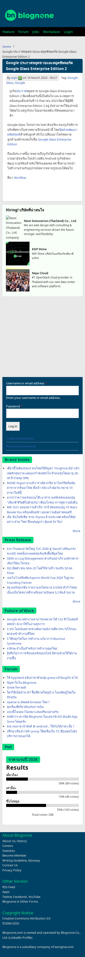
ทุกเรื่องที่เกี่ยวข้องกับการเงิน (25, 707)
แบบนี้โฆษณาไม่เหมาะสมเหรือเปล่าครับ (33, 712)
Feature (8, 31)
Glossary (34, 860)
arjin (14, 77)
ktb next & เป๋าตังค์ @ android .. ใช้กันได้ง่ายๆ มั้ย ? (40, 726)
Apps (5, 892)
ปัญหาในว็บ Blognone (21, 682)
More (76, 531)
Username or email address (25, 383)
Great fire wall (16, 687)
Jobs (35, 31)
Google (20, 82)
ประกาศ (21, 91)
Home (6, 46)
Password (13, 406)
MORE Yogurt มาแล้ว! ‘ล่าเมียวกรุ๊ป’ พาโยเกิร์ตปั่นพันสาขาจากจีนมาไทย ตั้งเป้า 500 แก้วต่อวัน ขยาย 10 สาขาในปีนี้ (41, 488)
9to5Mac (20, 177)
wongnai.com (64, 947)
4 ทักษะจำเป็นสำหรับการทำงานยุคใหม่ (32, 648)
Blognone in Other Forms (20, 901)
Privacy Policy (11, 870)
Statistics (8, 851)
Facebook (20, 897)
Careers (7, 846)
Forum (23, 31)
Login (68, 31)
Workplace (51, 31)
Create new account (20, 438)
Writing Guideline (14, 860)
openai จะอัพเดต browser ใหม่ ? (28, 702)
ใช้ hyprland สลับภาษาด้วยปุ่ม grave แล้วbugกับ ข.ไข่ (42, 677)
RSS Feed (8, 887)
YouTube (34, 897)
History (22, 841)
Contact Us (10, 865)
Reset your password (21, 446)
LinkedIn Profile (20, 937)
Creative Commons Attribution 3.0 (26, 918)
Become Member (14, 855)
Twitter (7, 897)
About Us (8, 841)
